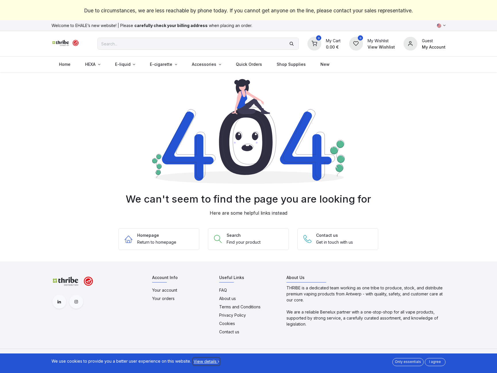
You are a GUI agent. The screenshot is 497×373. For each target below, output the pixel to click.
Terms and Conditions (240, 306)
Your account (164, 290)
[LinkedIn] (59, 302)
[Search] (292, 43)
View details (206, 361)
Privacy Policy (232, 315)
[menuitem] (64, 64)
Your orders (163, 298)
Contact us (229, 331)
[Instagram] (76, 302)
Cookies (227, 323)
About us (227, 298)
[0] (314, 43)
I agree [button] (435, 361)
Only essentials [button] (408, 361)
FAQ (223, 290)
